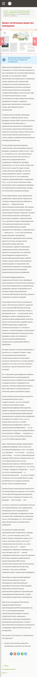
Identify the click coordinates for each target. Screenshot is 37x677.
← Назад (5, 666)
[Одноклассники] (15, 654)
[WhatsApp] (22, 654)
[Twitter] (18, 654)
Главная (6, 11)
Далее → (5, 673)
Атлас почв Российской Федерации (20, 11)
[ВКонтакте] (11, 654)
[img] (9, 3)
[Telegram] (25, 654)
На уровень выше (8, 669)
